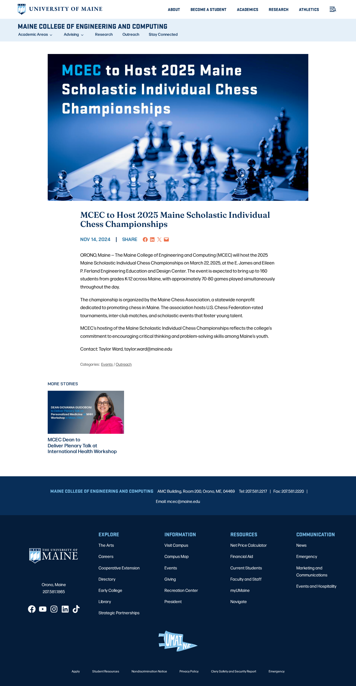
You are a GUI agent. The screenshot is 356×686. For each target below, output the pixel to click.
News (301, 545)
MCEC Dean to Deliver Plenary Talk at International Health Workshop (82, 445)
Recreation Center (181, 590)
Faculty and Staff (246, 579)
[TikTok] (76, 609)
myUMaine (240, 590)
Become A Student (208, 9)
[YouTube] (43, 609)
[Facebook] (32, 609)
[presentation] (86, 412)
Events (107, 364)
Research (279, 9)
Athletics (309, 9)
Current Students (246, 567)
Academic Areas (33, 34)
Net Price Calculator (248, 545)
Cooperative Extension (119, 567)
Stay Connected (163, 34)
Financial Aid (241, 556)
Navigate (238, 601)
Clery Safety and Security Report (233, 671)
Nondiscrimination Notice (149, 671)
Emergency (306, 556)
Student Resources (105, 671)
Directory (107, 579)
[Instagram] (54, 609)
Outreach (130, 34)
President (173, 601)
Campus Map (176, 556)
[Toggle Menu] (330, 9)
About (174, 9)
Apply (76, 671)
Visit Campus (176, 545)
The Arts (106, 545)
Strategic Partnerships (119, 612)
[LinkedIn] (65, 609)
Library (105, 601)
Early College (110, 590)
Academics (247, 9)
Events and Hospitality (316, 586)
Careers (106, 556)
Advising (71, 34)
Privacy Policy (189, 671)
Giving (170, 579)
